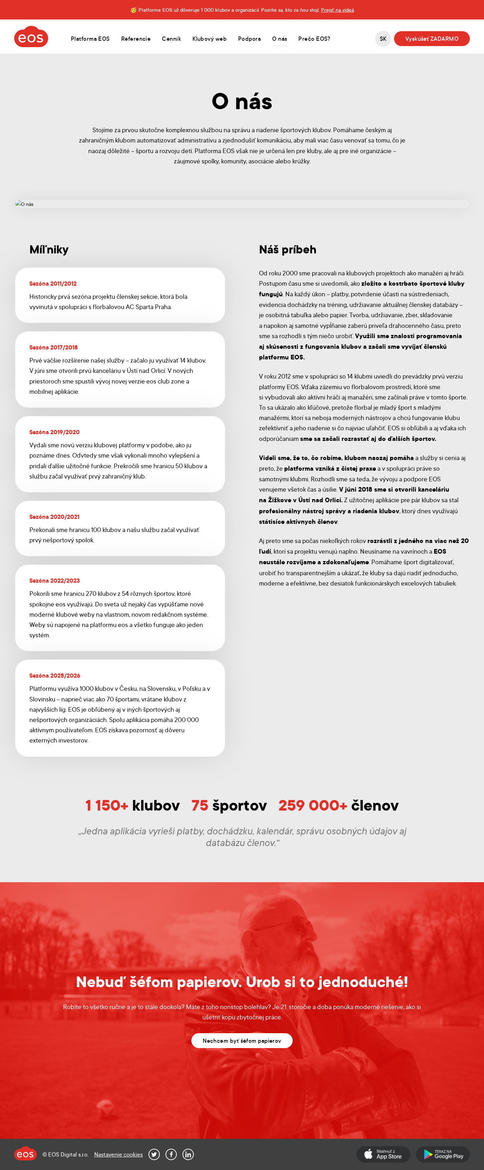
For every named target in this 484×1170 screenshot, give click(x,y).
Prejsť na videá (337, 9)
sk (383, 38)
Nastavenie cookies (118, 1154)
